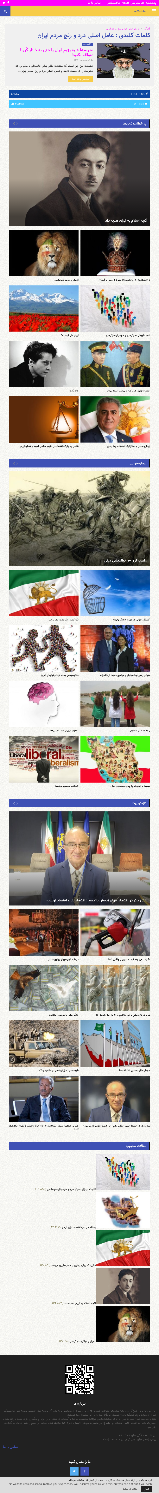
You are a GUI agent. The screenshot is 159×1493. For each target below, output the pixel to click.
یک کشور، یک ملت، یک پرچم (64, 620)
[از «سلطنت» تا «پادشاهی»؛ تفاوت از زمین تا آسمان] (115, 253)
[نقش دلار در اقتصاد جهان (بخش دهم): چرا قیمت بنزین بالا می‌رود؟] (115, 1099)
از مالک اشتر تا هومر (140, 731)
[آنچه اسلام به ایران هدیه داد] (79, 178)
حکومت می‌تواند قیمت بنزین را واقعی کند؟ (129, 959)
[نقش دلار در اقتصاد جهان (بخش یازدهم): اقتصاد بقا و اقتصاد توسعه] (79, 858)
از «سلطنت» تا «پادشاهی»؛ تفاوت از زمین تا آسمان (124, 280)
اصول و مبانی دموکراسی (66, 280)
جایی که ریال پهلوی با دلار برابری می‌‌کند (73, 1265)
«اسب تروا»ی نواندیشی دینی (125, 560)
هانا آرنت (74, 391)
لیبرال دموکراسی (140, 11)
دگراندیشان (87, 44)
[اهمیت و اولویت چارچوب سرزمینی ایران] (115, 759)
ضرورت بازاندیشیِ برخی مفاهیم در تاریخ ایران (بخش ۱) (123, 1015)
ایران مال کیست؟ (70, 335)
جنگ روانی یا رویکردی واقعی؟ (64, 1015)
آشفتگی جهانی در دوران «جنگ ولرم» (131, 620)
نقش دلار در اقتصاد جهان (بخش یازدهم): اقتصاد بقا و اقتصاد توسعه (97, 900)
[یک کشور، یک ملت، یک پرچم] (44, 593)
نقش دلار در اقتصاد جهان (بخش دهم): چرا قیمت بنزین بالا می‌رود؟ (116, 1126)
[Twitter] (74, 1471)
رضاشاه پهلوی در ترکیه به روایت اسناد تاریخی (128, 391)
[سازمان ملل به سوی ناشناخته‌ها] (115, 1043)
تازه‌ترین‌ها (139, 803)
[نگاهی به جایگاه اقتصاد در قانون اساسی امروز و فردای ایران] (44, 419)
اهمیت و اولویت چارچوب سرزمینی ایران (130, 786)
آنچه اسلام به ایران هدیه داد (126, 221)
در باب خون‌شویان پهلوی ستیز (63, 959)
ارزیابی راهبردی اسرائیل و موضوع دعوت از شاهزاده (125, 675)
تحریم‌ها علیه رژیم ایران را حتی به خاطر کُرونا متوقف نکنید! (56, 52)
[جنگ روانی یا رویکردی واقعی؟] (44, 988)
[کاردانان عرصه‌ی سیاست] (44, 759)
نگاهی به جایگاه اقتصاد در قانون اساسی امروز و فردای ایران (49, 446)
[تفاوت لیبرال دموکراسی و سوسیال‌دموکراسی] (115, 308)
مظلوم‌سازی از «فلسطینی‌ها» (64, 731)
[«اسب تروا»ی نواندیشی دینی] (79, 518)
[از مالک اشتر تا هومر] (115, 704)
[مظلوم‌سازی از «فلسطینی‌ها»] (44, 704)
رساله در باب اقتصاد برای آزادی (78, 1227)
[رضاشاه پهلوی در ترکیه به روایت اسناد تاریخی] (115, 364)
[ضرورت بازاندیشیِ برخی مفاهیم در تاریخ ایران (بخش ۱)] (115, 988)
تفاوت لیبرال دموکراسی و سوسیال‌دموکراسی (128, 335)
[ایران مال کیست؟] (44, 308)
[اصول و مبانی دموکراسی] (44, 253)
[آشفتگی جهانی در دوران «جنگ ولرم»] (115, 593)
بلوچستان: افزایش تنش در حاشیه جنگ (59, 1070)
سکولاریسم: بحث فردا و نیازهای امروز (60, 675)
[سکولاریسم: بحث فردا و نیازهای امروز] (44, 648)
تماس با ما (94, 2)
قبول (146, 1489)
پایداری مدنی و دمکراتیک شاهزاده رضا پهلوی (128, 446)
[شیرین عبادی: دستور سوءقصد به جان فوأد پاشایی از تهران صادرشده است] (44, 1099)
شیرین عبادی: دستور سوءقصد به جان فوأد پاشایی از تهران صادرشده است (44, 1127)
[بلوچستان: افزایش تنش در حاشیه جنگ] (44, 1043)
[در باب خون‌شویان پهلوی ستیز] (44, 932)
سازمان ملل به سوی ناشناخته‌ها (134, 1070)
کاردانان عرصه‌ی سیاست (67, 786)
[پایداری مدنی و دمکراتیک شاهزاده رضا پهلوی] (115, 419)
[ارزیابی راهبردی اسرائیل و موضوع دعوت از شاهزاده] (115, 648)
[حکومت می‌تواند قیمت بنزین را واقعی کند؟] (115, 932)
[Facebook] (84, 1471)
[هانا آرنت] (44, 364)
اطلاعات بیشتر (130, 1489)
